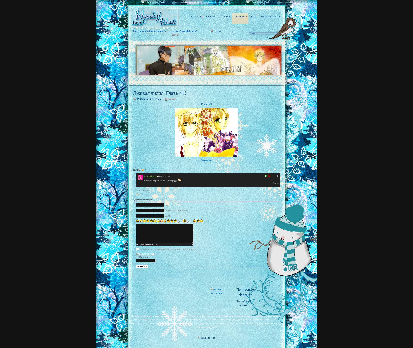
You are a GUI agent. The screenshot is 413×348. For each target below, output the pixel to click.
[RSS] (143, 170)
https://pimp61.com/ (184, 31)
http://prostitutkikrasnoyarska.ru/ (149, 31)
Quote (275, 183)
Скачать (206, 160)
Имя (167, 205)
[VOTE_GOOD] (266, 176)
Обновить (143, 257)
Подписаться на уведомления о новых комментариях (168, 249)
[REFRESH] (145, 170)
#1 (145, 176)
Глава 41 (206, 104)
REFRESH (144, 190)
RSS (141, 194)
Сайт (167, 216)
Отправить (142, 266)
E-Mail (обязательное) (176, 210)
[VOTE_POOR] (269, 176)
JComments (275, 271)
